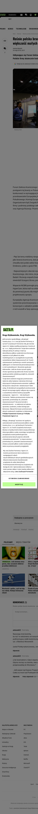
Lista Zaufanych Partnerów (24, 471)
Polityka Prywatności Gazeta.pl (13, 413)
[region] (19, 407)
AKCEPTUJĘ (19, 484)
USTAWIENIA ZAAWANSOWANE (19, 478)
